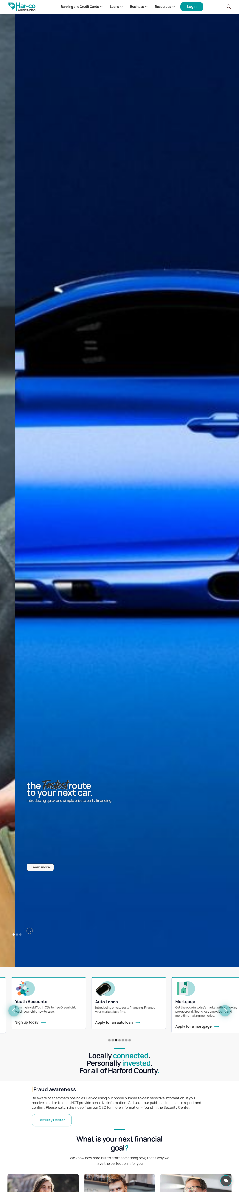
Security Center (52, 1120)
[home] (21, 6)
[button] (81, 7)
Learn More (66, 867)
